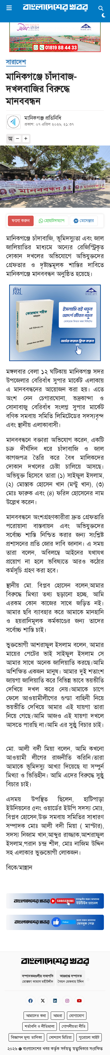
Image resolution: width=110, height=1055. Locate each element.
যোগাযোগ (76, 1015)
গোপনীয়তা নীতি (74, 1026)
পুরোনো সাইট (89, 1037)
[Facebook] (30, 1001)
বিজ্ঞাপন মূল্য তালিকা (26, 1037)
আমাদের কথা (36, 1015)
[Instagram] (67, 1001)
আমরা (57, 1015)
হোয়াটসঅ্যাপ (53, 220)
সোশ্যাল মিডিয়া (60, 1037)
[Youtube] (79, 1001)
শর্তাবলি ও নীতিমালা (39, 1026)
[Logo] (55, 7)
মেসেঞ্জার (86, 220)
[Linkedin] (55, 1001)
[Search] (100, 8)
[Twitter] (43, 1001)
